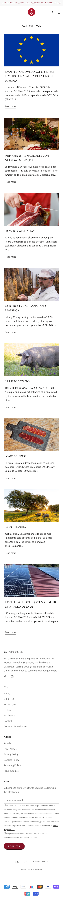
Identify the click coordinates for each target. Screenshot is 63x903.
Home (7, 694)
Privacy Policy (11, 754)
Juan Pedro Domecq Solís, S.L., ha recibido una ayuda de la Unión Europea (29, 76)
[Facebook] (5, 677)
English (39, 861)
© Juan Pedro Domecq (31, 869)
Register (14, 846)
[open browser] (4, 12)
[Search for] (53, 12)
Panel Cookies (11, 771)
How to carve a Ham (20, 231)
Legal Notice (10, 749)
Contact (8, 721)
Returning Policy (12, 765)
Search (7, 743)
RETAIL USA (10, 705)
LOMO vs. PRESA (16, 456)
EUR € (20, 861)
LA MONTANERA (15, 527)
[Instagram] (12, 677)
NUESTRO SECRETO (17, 381)
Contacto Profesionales (15, 726)
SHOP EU (9, 699)
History (7, 710)
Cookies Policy (11, 760)
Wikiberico (9, 715)
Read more (10, 106)
